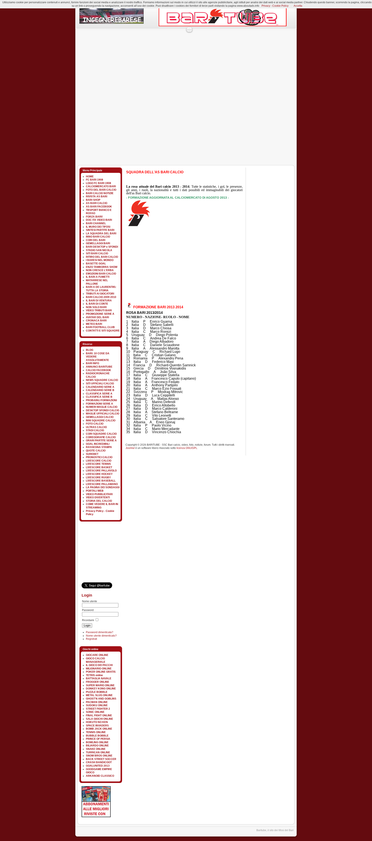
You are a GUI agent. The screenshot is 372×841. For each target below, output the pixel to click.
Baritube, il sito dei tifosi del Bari (275, 830)
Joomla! (130, 448)
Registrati (91, 638)
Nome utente (89, 601)
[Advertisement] (153, 41)
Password (88, 610)
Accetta (298, 5)
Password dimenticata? (99, 632)
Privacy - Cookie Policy (275, 5)
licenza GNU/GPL (187, 448)
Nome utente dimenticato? (101, 635)
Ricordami (88, 620)
